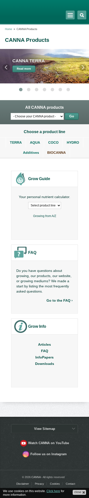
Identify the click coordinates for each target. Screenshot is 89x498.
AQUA (35, 142)
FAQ (44, 351)
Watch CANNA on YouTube (48, 443)
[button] (79, 492)
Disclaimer (22, 483)
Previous (6, 67)
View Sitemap (44, 429)
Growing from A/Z (44, 216)
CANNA (17, 10)
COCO (53, 142)
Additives (31, 153)
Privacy (39, 483)
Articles (44, 344)
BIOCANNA (56, 153)
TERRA (16, 142)
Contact (70, 483)
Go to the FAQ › (59, 300)
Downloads (44, 364)
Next (83, 67)
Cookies (55, 483)
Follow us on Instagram (48, 454)
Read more (24, 68)
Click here (53, 491)
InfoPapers (44, 357)
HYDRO (73, 142)
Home (8, 29)
